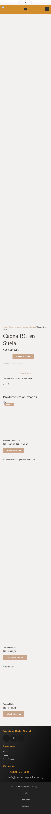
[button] (25, 9)
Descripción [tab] (25, 373)
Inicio (5, 327)
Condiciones (25, 800)
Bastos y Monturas (15, 327)
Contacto (6, 755)
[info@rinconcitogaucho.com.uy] (5, 777)
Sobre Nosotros (9, 759)
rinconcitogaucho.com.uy (27, 786)
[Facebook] (21, 2)
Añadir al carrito (23, 356)
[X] (25, 2)
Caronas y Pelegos (29, 327)
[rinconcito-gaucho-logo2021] (4, 9)
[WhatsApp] (47, 9)
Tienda (5, 752)
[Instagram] (30, 2)
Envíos (25, 793)
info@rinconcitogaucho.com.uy (26, 777)
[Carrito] (39, 9)
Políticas (25, 806)
